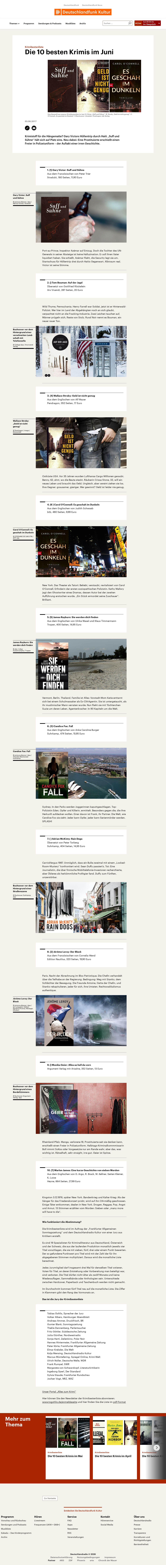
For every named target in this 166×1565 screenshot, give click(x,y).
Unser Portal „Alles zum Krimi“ (59, 1391)
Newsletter (72, 1528)
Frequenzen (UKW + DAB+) (47, 1524)
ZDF (70, 1560)
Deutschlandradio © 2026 (83, 1554)
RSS (69, 1533)
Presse (137, 1524)
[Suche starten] (129, 23)
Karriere (137, 1528)
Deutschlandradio (142, 1520)
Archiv (82, 23)
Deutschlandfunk (71, 5)
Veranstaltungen (75, 1537)
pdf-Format (119, 1401)
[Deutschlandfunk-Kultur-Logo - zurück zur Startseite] (83, 12)
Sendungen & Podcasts (49, 23)
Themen (13, 23)
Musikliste (70, 23)
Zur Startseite (50, 1498)
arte (92, 1560)
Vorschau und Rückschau (13, 1520)
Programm (29, 23)
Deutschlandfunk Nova (92, 5)
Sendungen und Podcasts (13, 1524)
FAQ (69, 1520)
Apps (69, 1524)
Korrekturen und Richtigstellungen (142, 1538)
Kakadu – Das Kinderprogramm (16, 1533)
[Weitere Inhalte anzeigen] (155, 1447)
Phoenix (81, 1560)
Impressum (110, 1557)
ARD (62, 1560)
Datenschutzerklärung (61, 1557)
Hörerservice (107, 1520)
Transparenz (140, 1533)
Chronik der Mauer (107, 1560)
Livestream (39, 1520)
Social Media (107, 1524)
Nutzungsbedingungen (88, 1557)
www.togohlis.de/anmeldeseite (59, 1401)
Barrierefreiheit (141, 1544)
